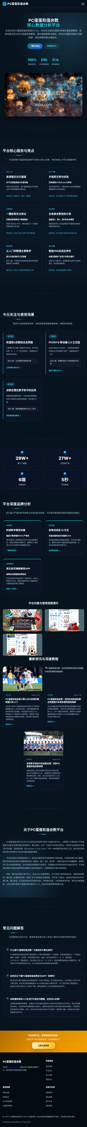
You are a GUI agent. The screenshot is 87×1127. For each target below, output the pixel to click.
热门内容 (49, 1075)
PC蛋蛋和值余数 (18, 3)
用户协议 (49, 1101)
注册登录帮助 (7, 1106)
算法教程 (50, 695)
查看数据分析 (52, 46)
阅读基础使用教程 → (13, 415)
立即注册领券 (43, 1045)
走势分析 (8, 695)
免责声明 (49, 1093)
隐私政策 (49, 1097)
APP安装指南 (7, 1101)
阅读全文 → (10, 724)
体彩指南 (29, 759)
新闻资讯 (6, 1097)
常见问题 (6, 1093)
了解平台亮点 (35, 46)
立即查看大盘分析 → (13, 368)
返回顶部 (49, 1066)
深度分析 (49, 1079)
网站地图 (49, 1106)
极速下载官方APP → (56, 370)
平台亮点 (49, 1071)
